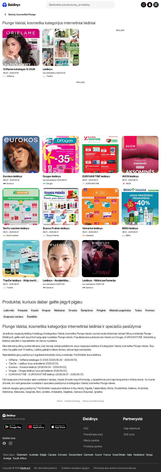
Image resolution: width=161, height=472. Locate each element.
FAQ (85, 428)
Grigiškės (68, 391)
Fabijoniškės (99, 388)
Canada (52, 454)
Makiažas (59, 310)
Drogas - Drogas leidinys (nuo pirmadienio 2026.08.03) (38, 370)
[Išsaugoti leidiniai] (143, 4)
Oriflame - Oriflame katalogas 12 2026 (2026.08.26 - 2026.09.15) (43, 359)
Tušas (138, 310)
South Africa (19, 458)
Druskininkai (120, 388)
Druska (73, 310)
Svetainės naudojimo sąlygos (75, 468)
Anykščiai (143, 388)
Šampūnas (87, 310)
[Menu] (156, 4)
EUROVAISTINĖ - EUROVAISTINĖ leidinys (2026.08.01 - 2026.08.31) (46, 374)
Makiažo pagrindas (120, 310)
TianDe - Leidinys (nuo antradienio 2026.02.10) (33, 363)
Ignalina (98, 391)
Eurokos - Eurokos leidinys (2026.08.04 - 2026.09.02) (37, 367)
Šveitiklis (32, 316)
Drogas (119, 337)
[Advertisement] (120, 54)
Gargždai (30, 391)
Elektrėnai (7, 391)
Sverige (7, 458)
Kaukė (34, 310)
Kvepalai (22, 310)
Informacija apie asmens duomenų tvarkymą (115, 468)
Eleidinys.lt (25, 468)
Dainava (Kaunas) (83, 391)
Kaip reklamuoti (132, 428)
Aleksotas (19, 391)
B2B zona (129, 434)
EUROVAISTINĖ (133, 337)
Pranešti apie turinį (93, 434)
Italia (129, 454)
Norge (149, 454)
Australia (33, 454)
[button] (149, 4)
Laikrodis (9, 310)
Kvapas (46, 310)
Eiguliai (88, 388)
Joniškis (46, 391)
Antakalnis (56, 391)
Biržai (110, 388)
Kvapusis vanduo (13, 316)
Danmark (88, 454)
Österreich (22, 454)
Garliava (132, 388)
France (107, 454)
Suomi (98, 454)
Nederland (138, 454)
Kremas (149, 310)
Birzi (38, 391)
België (43, 454)
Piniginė (101, 310)
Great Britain (118, 454)
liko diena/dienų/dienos (45, 468)
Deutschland (75, 454)
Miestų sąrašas (91, 440)
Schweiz (62, 454)
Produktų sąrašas (92, 446)
